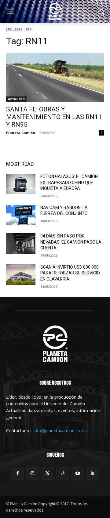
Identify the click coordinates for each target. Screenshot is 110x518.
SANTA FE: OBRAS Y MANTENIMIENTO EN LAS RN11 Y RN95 (54, 117)
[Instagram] (32, 473)
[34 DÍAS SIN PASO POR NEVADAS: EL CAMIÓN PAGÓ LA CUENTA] (20, 243)
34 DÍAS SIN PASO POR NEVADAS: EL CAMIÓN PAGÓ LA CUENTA (70, 242)
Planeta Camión (20, 132)
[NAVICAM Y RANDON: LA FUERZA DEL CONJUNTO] (20, 215)
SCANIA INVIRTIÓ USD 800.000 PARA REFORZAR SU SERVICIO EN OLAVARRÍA (70, 273)
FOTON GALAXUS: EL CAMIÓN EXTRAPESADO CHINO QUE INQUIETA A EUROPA (69, 182)
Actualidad (16, 99)
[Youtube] (77, 473)
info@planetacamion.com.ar (61, 430)
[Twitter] (47, 473)
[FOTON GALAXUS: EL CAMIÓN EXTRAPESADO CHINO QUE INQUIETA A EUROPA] (20, 184)
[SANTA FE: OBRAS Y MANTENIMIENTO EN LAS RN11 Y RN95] (55, 77)
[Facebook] (17, 473)
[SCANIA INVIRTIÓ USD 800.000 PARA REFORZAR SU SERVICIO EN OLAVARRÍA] (20, 274)
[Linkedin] (92, 473)
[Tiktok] (62, 473)
